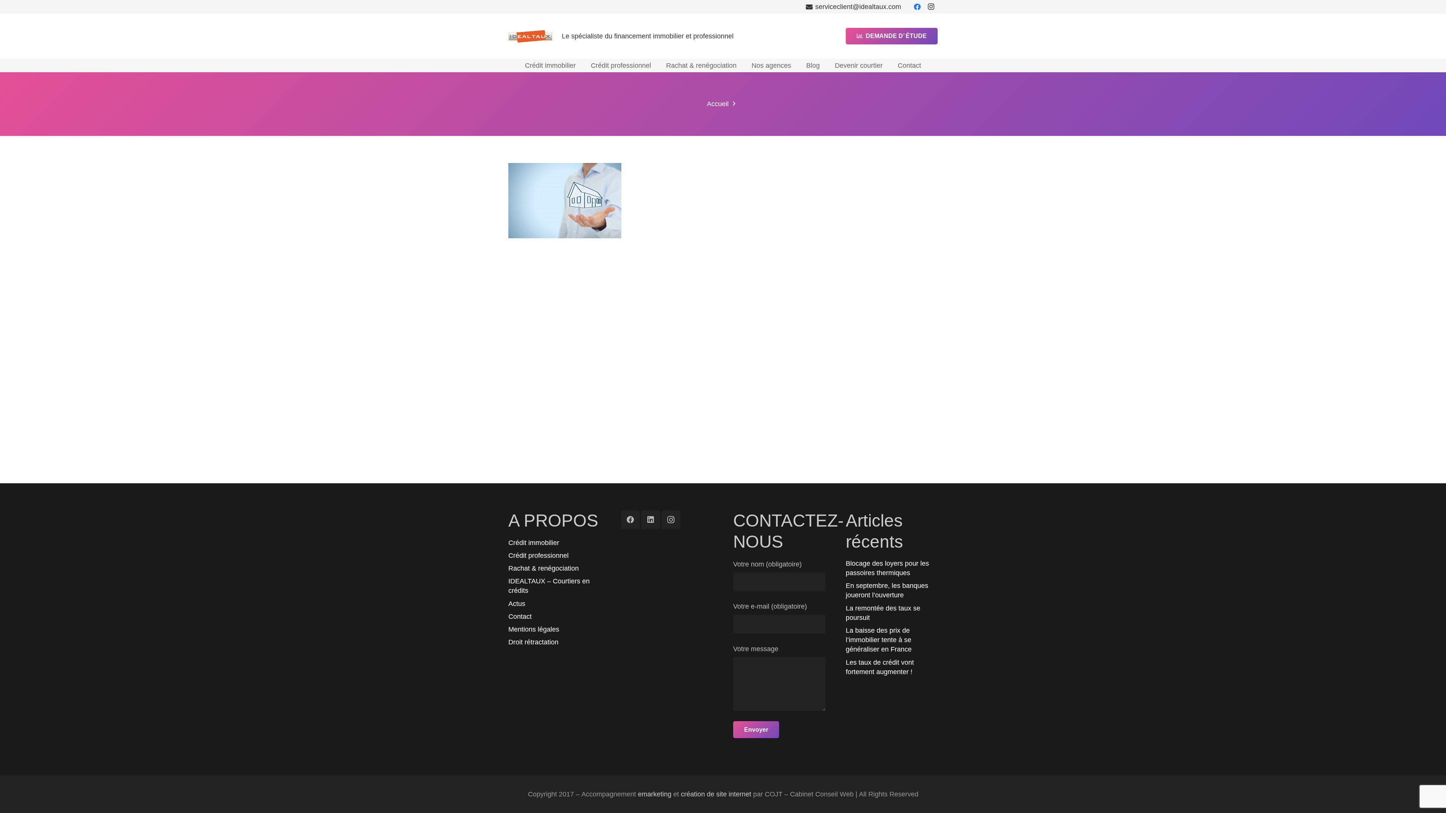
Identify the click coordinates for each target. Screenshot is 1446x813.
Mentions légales (533, 629)
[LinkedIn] (650, 519)
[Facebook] (917, 7)
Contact (520, 616)
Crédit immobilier (533, 543)
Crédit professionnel (538, 555)
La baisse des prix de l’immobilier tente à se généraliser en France (879, 640)
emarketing (654, 794)
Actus (516, 603)
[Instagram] (931, 7)
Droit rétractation (533, 642)
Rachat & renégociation (543, 568)
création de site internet (716, 794)
